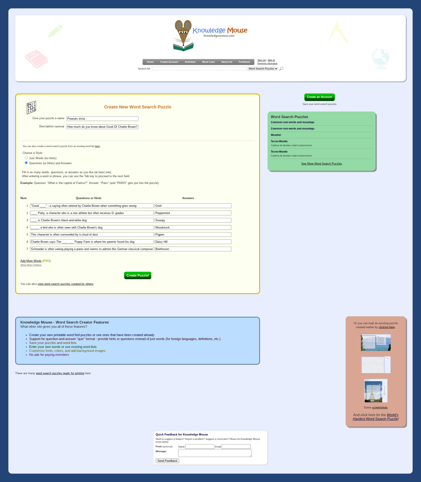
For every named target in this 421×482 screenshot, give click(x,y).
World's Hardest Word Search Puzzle (375, 417)
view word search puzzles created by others (65, 284)
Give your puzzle (48, 118)
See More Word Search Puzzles (321, 163)
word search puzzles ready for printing (60, 373)
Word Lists (208, 62)
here (97, 146)
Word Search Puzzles (289, 117)
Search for (144, 68)
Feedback (244, 62)
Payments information (267, 63)
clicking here (387, 327)
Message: (161, 451)
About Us (226, 62)
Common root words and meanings (292, 122)
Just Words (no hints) (42, 158)
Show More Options (30, 265)
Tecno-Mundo (279, 141)
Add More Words (31, 261)
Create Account (169, 62)
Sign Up (261, 60)
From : (164, 446)
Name (181, 446)
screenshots (380, 407)
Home (150, 62)
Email (218, 446)
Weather (276, 135)
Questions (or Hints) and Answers (50, 163)
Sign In (271, 60)
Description (51, 126)
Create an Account (319, 97)
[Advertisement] (323, 243)
